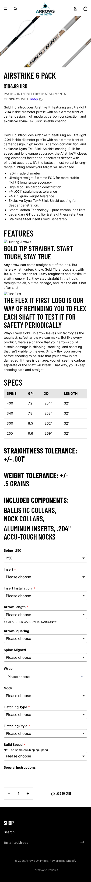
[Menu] (5, 8)
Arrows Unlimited (36, 860)
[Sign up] (82, 842)
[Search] (15, 8)
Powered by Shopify (63, 860)
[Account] (75, 8)
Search (9, 832)
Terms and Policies (45, 870)
